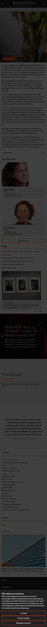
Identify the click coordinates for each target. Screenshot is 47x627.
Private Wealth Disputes (10, 507)
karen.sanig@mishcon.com (14, 196)
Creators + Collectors (9, 468)
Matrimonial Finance (9, 490)
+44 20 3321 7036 (11, 194)
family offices (17, 72)
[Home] (23, 4)
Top (3, 580)
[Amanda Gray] (23, 213)
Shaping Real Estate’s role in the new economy (18, 261)
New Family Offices (8, 501)
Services (8, 10)
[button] (2, 336)
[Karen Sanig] (23, 174)
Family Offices (7, 479)
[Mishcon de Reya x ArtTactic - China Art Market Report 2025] (23, 336)
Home (2, 10)
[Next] (44, 384)
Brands (4, 465)
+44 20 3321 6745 (11, 232)
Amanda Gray (9, 228)
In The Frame (6, 254)
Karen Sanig (9, 189)
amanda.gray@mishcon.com (14, 234)
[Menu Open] (3, 4)
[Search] (44, 4)
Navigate (6, 586)
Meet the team (23, 240)
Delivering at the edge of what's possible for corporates (21, 251)
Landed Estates (7, 487)
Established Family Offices (11, 471)
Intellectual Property (9, 485)
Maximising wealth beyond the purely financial (18, 258)
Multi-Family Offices (9, 498)
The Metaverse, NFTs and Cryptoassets (15, 510)
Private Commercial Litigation (12, 504)
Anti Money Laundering (10, 460)
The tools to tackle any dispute (12, 264)
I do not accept (23, 618)
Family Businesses (8, 476)
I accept (23, 613)
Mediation (5, 493)
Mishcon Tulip (7, 496)
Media (4, 525)
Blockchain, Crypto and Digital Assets (15, 462)
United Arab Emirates (9, 267)
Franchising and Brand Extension (13, 482)
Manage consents (23, 623)
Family (4, 473)
